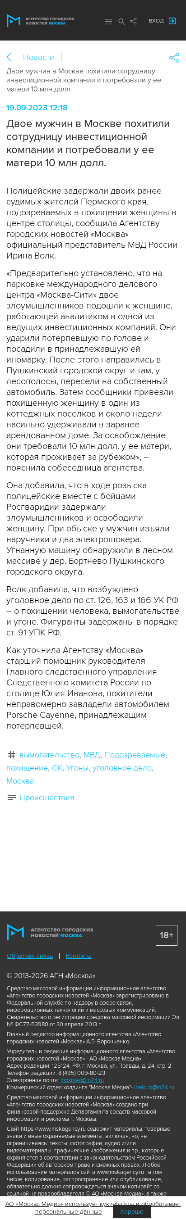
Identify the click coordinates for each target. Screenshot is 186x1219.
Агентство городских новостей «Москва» (40, 20)
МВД (92, 755)
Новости (38, 57)
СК (57, 768)
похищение (27, 768)
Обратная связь (30, 956)
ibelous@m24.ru (154, 1087)
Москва (20, 781)
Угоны (77, 768)
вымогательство (49, 755)
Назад (14, 57)
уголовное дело (122, 768)
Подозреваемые (134, 755)
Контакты (79, 956)
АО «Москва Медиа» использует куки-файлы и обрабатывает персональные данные (93, 1207)
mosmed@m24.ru (82, 1080)
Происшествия (46, 797)
